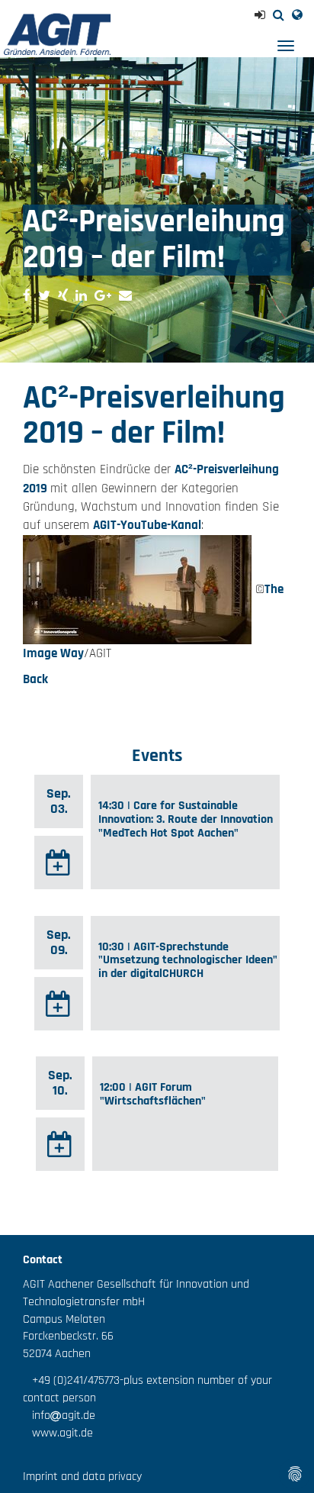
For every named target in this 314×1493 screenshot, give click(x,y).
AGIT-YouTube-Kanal (147, 525)
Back (35, 679)
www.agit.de (58, 1433)
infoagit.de (59, 1416)
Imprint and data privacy (82, 1477)
